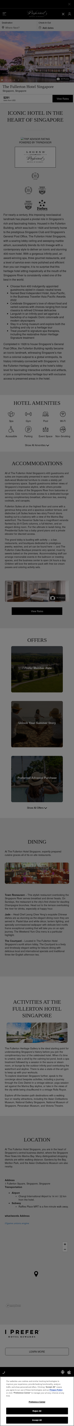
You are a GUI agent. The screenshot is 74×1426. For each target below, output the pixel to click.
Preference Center (37, 1401)
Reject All (37, 1411)
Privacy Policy (56, 1389)
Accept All (37, 1420)
